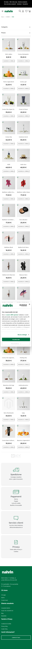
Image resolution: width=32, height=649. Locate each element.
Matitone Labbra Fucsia (8, 192)
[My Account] (23, 11)
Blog (2, 613)
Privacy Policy (4, 626)
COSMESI (8, 16)
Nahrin (3, 597)
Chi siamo (6, 2)
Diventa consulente (22, 2)
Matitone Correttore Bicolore (8, 219)
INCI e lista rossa (13, 2)
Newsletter (25, 4)
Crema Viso (8, 137)
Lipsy (23, 413)
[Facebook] (1, 643)
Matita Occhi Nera (23, 247)
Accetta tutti (16, 339)
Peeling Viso (23, 357)
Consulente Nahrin (5, 608)
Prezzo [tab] (3, 33)
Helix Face (23, 164)
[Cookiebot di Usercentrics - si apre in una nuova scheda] (20, 305)
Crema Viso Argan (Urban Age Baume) (8, 109)
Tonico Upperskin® (8, 81)
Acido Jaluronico (23, 385)
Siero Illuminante (9, 413)
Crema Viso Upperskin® (8, 357)
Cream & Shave (23, 109)
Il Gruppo (3, 595)
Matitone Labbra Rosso (23, 192)
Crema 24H (23, 81)
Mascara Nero (23, 275)
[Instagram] (6, 643)
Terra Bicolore (23, 219)
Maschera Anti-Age (8, 385)
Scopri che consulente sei (7, 610)
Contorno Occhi (23, 137)
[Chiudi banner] (29, 305)
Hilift (8, 164)
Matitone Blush (8, 247)
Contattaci (19, 4)
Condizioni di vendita (6, 623)
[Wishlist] (26, 11)
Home (2, 16)
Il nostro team (4, 600)
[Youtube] (10, 643)
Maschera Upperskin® (23, 440)
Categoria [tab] (4, 27)
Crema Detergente (23, 54)
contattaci (16, 637)
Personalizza (15, 343)
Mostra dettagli (22, 334)
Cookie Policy (4, 629)
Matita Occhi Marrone (8, 275)
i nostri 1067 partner (11, 315)
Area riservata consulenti (10, 4)
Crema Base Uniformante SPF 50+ (8, 440)
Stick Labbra (8, 54)
